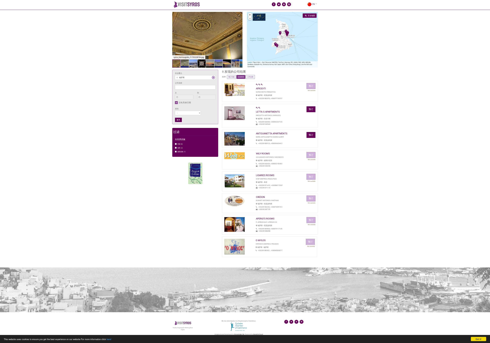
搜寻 (178, 120)
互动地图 (311, 15)
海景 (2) (180, 148)
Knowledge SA (239, 334)
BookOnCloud (258, 334)
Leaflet (250, 62)
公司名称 (178, 83)
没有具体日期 (185, 102)
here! (109, 339)
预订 (311, 109)
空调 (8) (180, 144)
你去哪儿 (178, 73)
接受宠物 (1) (181, 152)
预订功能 (231, 77)
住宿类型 (241, 77)
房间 (177, 108)
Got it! (478, 339)
